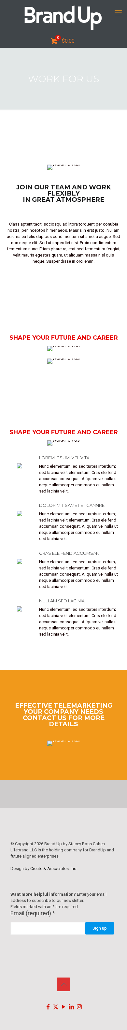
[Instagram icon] (79, 1006)
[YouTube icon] (63, 1006)
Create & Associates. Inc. (53, 868)
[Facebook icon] (48, 1006)
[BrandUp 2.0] (63, 17)
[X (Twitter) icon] (56, 1006)
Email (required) (32, 913)
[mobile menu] (118, 13)
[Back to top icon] (63, 984)
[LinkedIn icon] (71, 1006)
